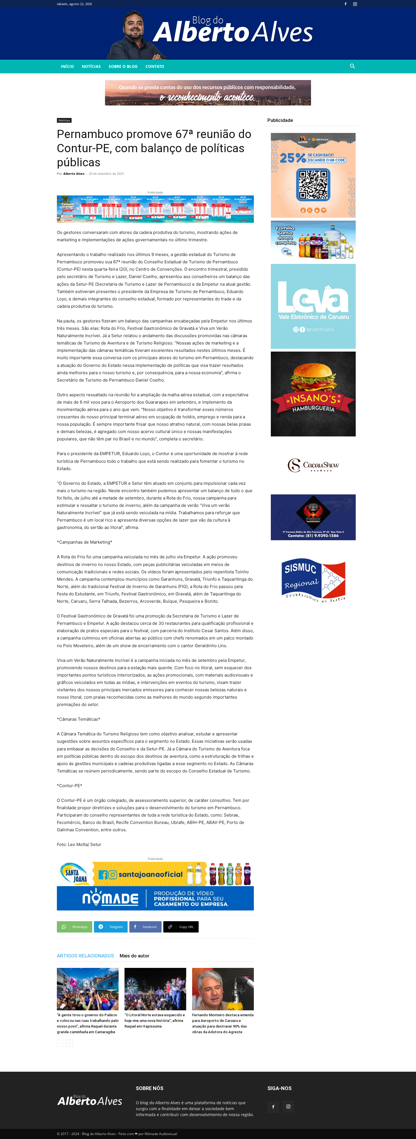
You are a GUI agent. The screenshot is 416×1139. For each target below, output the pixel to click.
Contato (154, 66)
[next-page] (69, 1043)
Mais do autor (134, 956)
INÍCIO (67, 66)
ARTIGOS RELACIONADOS (85, 956)
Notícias (91, 66)
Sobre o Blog (123, 66)
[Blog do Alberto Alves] (208, 34)
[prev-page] (60, 1043)
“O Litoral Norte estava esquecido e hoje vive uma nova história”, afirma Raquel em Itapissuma (155, 1020)
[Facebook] (345, 4)
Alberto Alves (73, 173)
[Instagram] (355, 4)
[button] (352, 67)
